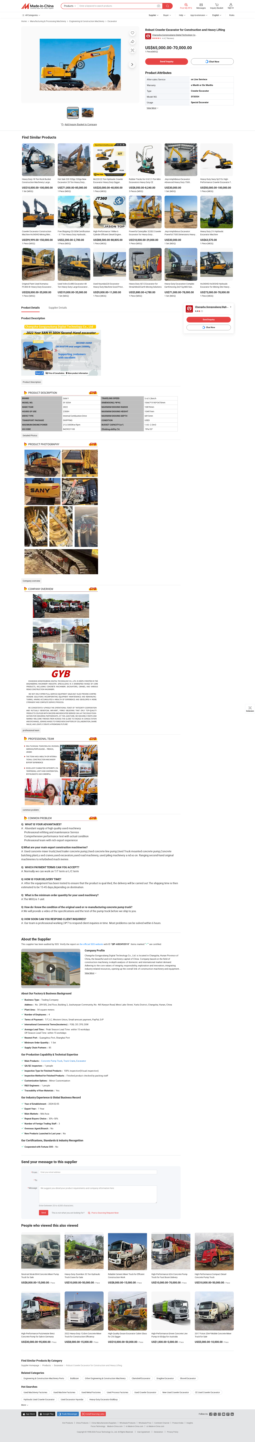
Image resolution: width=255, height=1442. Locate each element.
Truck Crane (69, 1060)
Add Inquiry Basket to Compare (81, 124)
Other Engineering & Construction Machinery (105, 1378)
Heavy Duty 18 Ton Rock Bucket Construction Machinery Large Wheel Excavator (36, 181)
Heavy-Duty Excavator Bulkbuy (103, 1399)
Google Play (47, 1413)
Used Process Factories (117, 1392)
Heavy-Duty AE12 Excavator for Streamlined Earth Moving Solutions (145, 285)
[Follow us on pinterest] (227, 1413)
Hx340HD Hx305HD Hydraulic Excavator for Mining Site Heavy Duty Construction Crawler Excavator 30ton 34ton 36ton (214, 285)
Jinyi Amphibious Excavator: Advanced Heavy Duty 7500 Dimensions (177, 181)
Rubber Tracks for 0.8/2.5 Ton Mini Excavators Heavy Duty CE (145, 181)
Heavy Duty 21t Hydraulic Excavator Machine (211, 233)
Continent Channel (161, 1423)
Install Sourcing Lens (94, 1413)
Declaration (158, 1432)
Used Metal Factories (91, 1392)
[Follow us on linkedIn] (232, 1413)
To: (36, 1180)
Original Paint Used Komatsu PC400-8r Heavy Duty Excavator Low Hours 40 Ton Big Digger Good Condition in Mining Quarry (38, 285)
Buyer (166, 15)
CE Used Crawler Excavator (207, 1392)
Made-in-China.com (115, 1426)
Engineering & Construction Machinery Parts (44, 1378)
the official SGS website (91, 944)
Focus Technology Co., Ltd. (107, 1432)
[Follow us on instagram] (219, 1413)
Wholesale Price (145, 1423)
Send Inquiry (166, 61)
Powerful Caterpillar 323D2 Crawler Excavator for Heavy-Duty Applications (145, 233)
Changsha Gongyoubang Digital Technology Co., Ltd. (174, 35)
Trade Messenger (68, 1413)
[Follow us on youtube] (223, 1413)
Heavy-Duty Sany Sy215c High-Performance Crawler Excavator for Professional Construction (216, 181)
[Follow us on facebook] (210, 1413)
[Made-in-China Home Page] (37, 6)
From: (34, 1172)
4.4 (199, 311)
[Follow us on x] (215, 1413)
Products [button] (68, 6)
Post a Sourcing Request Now (103, 1212)
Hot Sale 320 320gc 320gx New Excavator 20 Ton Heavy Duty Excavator (72, 181)
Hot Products (67, 1423)
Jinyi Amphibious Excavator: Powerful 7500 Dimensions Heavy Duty (180, 233)
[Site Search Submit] (167, 6)
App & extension (197, 15)
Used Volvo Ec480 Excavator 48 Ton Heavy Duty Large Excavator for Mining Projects (73, 285)
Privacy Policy (172, 1432)
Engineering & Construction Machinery (86, 21)
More (23, 1404)
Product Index (177, 1423)
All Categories (31, 15)
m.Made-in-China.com (134, 1426)
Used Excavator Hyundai (72, 1399)
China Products (82, 1423)
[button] (158, 6)
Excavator (112, 21)
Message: (33, 1188)
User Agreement (143, 1432)
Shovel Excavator (188, 1378)
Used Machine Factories (64, 1392)
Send (43, 1212)
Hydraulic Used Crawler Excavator (39, 1399)
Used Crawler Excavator (145, 1392)
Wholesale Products (127, 1423)
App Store (29, 1413)
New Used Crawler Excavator (175, 1392)
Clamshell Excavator (141, 1378)
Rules (231, 15)
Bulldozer (74, 1378)
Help (181, 15)
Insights (190, 1423)
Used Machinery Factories (35, 1392)
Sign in (231, 7)
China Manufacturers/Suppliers (103, 1423)
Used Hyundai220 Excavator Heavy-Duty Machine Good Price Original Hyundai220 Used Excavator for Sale (108, 285)
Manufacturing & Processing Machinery (48, 21)
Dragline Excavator (165, 1378)
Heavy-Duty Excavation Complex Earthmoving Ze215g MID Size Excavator (179, 285)
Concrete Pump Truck (51, 1060)
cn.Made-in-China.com (155, 1426)
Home (24, 21)
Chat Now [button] (214, 61)
